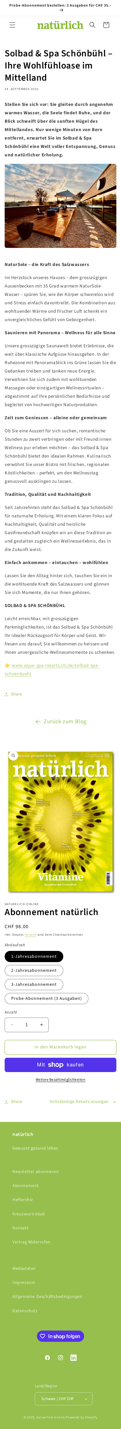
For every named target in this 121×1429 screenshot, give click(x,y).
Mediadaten (24, 1268)
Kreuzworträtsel (28, 1214)
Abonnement (25, 1186)
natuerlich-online (50, 1417)
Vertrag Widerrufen (31, 1242)
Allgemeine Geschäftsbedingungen (47, 1297)
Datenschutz (25, 1311)
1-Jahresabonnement (34, 956)
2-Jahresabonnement (34, 970)
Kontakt (20, 1228)
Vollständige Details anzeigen (79, 1102)
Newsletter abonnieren (35, 1172)
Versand (31, 935)
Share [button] (16, 694)
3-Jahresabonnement (34, 984)
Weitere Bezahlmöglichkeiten (61, 1079)
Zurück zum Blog (65, 721)
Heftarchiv (22, 1200)
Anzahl (11, 1012)
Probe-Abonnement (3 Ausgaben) (46, 998)
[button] (12, 25)
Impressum (23, 1282)
